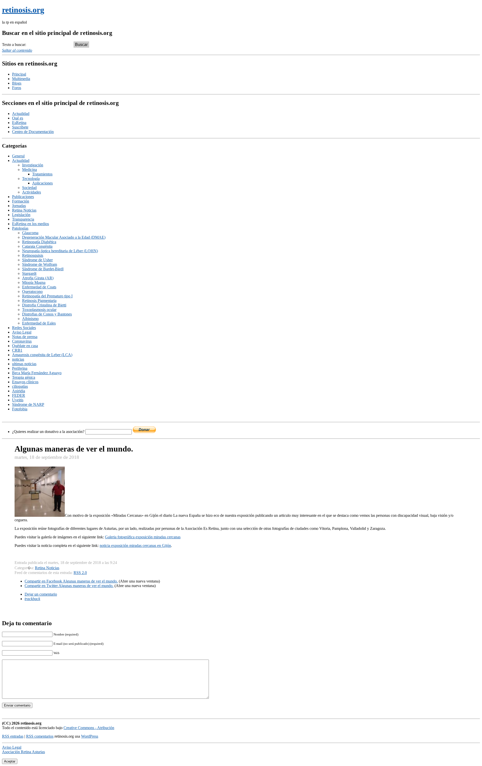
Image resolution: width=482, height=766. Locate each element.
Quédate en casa (25, 346)
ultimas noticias (24, 364)
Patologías (20, 228)
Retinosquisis (32, 255)
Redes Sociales (24, 328)
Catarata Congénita (37, 246)
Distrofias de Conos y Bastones (47, 314)
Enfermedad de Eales (39, 323)
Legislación (21, 215)
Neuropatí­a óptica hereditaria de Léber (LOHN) (60, 251)
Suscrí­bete (20, 127)
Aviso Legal (21, 332)
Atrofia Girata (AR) (37, 278)
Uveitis (17, 400)
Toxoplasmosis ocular (39, 309)
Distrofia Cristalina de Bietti (44, 305)
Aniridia (18, 391)
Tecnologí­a (31, 178)
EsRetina (19, 122)
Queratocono (32, 291)
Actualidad (20, 113)
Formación (20, 201)
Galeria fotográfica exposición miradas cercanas (142, 537)
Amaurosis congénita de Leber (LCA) (42, 355)
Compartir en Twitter (69, 586)
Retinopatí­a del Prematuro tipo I (47, 296)
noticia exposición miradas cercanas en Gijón (135, 545)
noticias (18, 359)
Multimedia (21, 79)
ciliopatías (20, 386)
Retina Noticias (24, 210)
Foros (16, 88)
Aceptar (9, 761)
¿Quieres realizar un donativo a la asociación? (48, 431)
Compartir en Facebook (71, 581)
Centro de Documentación (33, 132)
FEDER (18, 395)
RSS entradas (12, 736)
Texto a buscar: (14, 44)
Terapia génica (23, 377)
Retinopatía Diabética (39, 242)
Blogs (16, 83)
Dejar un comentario (41, 594)
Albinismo (30, 318)
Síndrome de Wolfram (39, 264)
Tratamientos (42, 174)
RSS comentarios (39, 736)
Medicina (29, 169)
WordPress (89, 736)
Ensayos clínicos (25, 382)
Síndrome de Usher (37, 260)
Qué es (17, 118)
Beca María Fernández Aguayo (37, 373)
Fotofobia (19, 409)
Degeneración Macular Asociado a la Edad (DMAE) (63, 237)
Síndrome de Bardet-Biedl (43, 269)
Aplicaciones (42, 183)
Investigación (32, 165)
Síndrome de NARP (28, 404)
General (18, 156)
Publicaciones (23, 197)
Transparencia (23, 219)
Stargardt (29, 273)
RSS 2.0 (80, 572)
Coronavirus (22, 341)
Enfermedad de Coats (39, 287)
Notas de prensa (24, 337)
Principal (19, 74)
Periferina (19, 368)
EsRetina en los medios (30, 224)
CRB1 (17, 350)
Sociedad (29, 187)
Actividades (31, 192)
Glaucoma (30, 233)
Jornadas (19, 206)
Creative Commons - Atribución (89, 728)
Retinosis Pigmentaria (39, 300)
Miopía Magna (33, 282)
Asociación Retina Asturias (23, 752)
